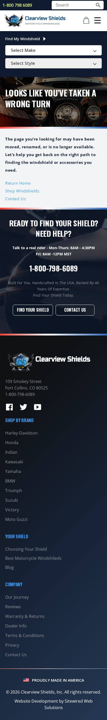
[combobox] (53, 50)
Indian (11, 452)
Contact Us (15, 198)
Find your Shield (33, 310)
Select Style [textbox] (23, 63)
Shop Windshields (22, 190)
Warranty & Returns (24, 616)
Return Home (18, 183)
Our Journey (17, 597)
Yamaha (13, 471)
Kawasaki (14, 462)
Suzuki (11, 500)
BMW (10, 481)
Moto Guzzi (16, 519)
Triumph (13, 490)
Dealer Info (16, 626)
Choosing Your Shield (26, 549)
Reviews (13, 607)
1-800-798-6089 (53, 268)
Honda (11, 442)
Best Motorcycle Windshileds (33, 558)
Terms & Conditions (24, 635)
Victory (12, 510)
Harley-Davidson (21, 433)
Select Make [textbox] (23, 50)
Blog (9, 567)
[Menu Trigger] (97, 20)
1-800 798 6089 (17, 5)
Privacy (12, 645)
